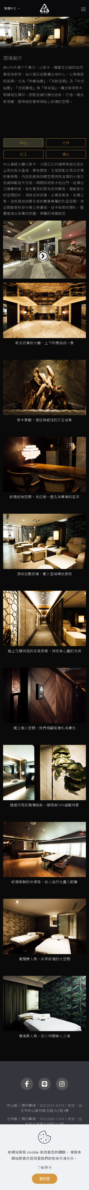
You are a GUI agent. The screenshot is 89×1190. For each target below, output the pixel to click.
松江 (23, 154)
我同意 (44, 1178)
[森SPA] (44, 8)
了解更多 (44, 1167)
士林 (66, 142)
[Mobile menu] (83, 8)
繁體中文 (10, 8)
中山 (23, 142)
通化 (66, 154)
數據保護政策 (63, 1158)
